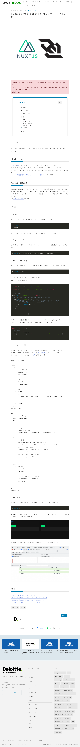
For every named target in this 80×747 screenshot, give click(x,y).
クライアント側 (27, 126)
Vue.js (19, 165)
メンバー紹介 (32, 716)
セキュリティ (66, 700)
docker (66, 679)
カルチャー (65, 693)
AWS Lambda (59, 676)
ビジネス (46, 1)
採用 (26, 5)
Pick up (31, 677)
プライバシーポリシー (23, 744)
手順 (22, 117)
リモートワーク (57, 1)
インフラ (31, 681)
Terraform (58, 690)
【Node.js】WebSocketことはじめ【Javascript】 (27, 602)
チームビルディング (60, 704)
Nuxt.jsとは (25, 111)
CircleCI (67, 676)
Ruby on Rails (64, 686)
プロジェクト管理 (33, 708)
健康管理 (68, 718)
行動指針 (72, 728)
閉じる (60, 102)
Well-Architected (68, 690)
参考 (22, 132)
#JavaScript (15, 607)
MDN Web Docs (18, 199)
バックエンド (32, 693)
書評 (68, 721)
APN (65, 673)
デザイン (31, 689)
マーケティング (59, 714)
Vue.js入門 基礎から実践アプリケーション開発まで (29, 175)
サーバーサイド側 (27, 123)
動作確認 (25, 128)
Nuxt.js (13, 165)
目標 (73, 721)
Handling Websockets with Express (23, 595)
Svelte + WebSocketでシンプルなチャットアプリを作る (29, 597)
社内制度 (67, 1)
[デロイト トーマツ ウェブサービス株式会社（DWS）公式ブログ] (12, 3)
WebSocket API (43, 352)
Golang (57, 683)
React (57, 686)
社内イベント (59, 725)
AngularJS (58, 673)
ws (49, 266)
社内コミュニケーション (70, 725)
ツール (69, 704)
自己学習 (65, 728)
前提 (24, 119)
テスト (75, 704)
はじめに (23, 108)
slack (72, 686)
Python (72, 683)
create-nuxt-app (45, 245)
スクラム (58, 700)
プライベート (32, 700)
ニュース (58, 707)
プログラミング (36, 1)
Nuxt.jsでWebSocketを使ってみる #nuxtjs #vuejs (27, 600)
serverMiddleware (36, 320)
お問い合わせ (12, 744)
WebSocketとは (26, 114)
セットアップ (26, 121)
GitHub (72, 679)
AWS (26, 1)
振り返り (58, 721)
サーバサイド (59, 697)
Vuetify (33, 355)
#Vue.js (23, 607)
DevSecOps (59, 679)
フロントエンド (32, 10)
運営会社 (4, 744)
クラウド (73, 693)
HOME (4, 740)
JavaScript (65, 683)
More (33, 5)
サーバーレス (32, 685)
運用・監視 (58, 732)
